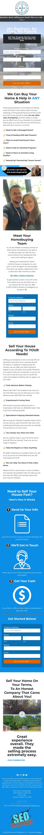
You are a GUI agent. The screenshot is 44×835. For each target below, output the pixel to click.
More (21, 20)
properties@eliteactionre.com (22, 803)
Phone (22, 66)
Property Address (22, 49)
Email (22, 74)
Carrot (39, 832)
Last (31, 63)
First (12, 63)
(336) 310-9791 (22, 801)
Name (22, 56)
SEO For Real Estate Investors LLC (28, 805)
